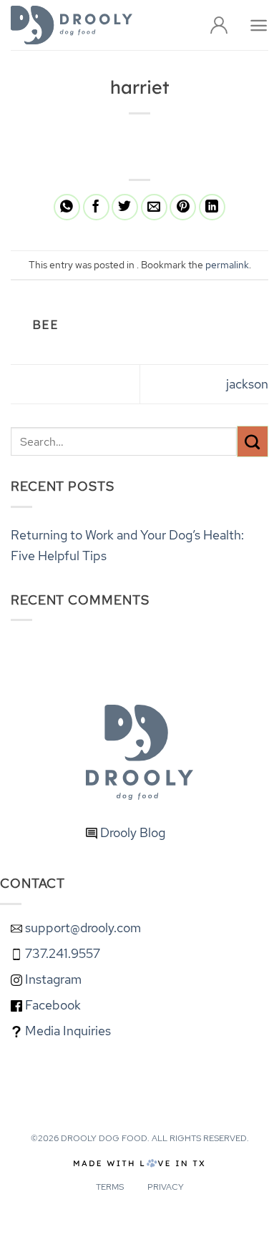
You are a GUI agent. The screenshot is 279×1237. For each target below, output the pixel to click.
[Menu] (258, 25)
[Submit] (252, 441)
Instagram (52, 979)
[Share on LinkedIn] (212, 207)
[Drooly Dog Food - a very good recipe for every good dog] (71, 25)
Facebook (51, 1005)
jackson (247, 384)
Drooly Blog (131, 832)
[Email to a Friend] (154, 207)
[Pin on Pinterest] (183, 207)
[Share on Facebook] (96, 207)
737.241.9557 (61, 953)
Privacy (165, 1187)
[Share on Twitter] (125, 207)
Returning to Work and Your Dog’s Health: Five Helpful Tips (127, 545)
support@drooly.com (83, 927)
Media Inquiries (66, 1030)
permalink (227, 264)
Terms (110, 1187)
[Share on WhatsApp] (67, 207)
